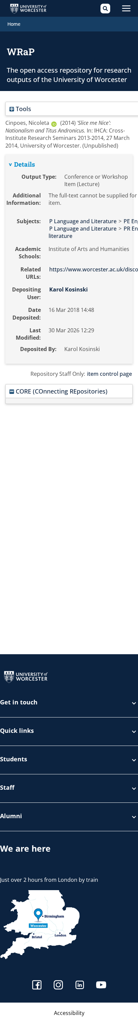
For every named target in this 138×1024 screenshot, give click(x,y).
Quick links (17, 731)
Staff (7, 787)
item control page (109, 373)
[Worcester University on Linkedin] (79, 985)
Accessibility (69, 1013)
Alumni (11, 816)
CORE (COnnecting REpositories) (61, 391)
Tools (22, 108)
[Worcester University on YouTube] (101, 985)
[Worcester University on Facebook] (37, 985)
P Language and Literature (83, 221)
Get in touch (19, 702)
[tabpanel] (69, 259)
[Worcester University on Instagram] (58, 985)
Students (13, 759)
